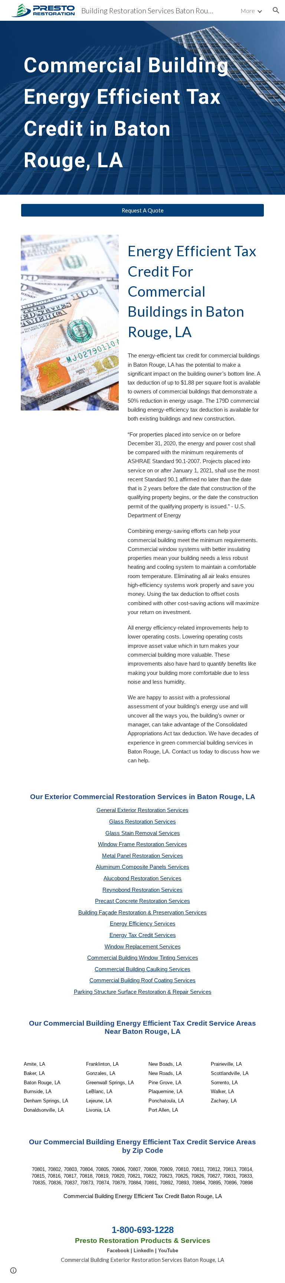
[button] (276, 10)
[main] (132, 108)
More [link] (247, 10)
